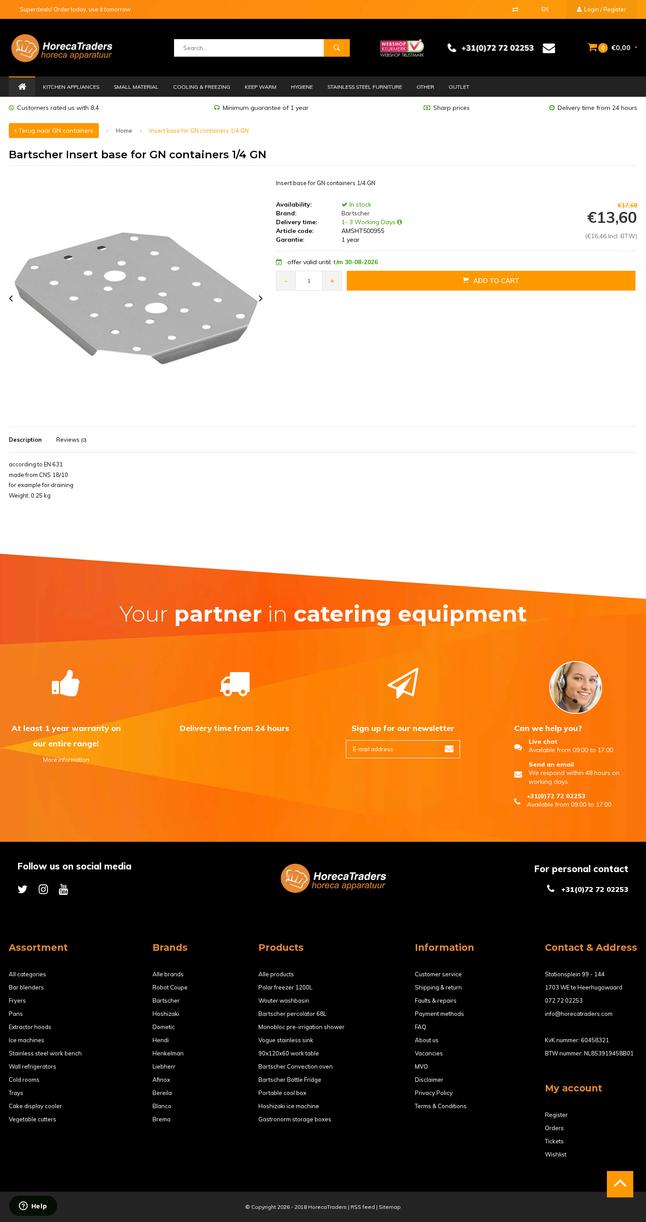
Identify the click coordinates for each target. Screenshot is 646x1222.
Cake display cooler (35, 1105)
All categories (27, 974)
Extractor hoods (30, 1026)
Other (425, 87)
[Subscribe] (449, 749)
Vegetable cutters (32, 1119)
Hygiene (302, 87)
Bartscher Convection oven (295, 1066)
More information (66, 759)
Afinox (161, 1079)
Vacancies (429, 1053)
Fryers (17, 1000)
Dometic (163, 1026)
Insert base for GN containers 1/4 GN (199, 130)
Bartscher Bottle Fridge (289, 1079)
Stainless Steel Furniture (364, 87)
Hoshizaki (165, 1013)
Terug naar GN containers (55, 131)
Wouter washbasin (283, 1000)
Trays (16, 1092)
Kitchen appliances (71, 87)
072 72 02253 (564, 1000)
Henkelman (168, 1053)
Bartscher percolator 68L (292, 1013)
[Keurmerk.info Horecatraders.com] (402, 47)
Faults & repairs (436, 1000)
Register (556, 1114)
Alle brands (168, 974)
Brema (161, 1119)
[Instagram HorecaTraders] (43, 889)
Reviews (71, 439)
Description (25, 439)
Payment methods (439, 1013)
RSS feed (363, 1207)
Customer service (438, 974)
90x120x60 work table (288, 1053)
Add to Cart (496, 280)
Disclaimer (429, 1079)
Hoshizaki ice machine (288, 1105)
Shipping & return (438, 987)
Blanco (161, 1105)
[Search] (336, 48)
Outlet (459, 87)
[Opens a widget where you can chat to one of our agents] (33, 1207)
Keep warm (260, 87)
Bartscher (355, 213)
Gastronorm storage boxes (294, 1119)
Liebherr (163, 1066)
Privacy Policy (434, 1092)
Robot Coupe (170, 987)
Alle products (276, 974)
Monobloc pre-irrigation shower (301, 1026)
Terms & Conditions (441, 1105)
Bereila (162, 1092)
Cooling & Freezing (201, 87)
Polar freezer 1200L (285, 987)
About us (427, 1040)
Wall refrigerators (32, 1066)
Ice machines (26, 1040)
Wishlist (555, 1154)
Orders (554, 1127)
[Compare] (515, 9)
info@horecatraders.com (579, 1013)
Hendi (160, 1040)
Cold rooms (24, 1079)
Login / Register (604, 9)
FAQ (420, 1026)
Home (22, 87)
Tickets (554, 1141)
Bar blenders (26, 987)
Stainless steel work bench (45, 1053)
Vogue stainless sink (285, 1040)
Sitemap (390, 1207)
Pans (16, 1013)
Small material (136, 87)
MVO (421, 1066)
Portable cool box (282, 1092)
